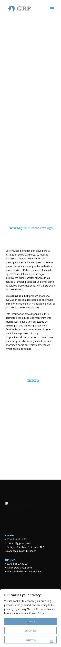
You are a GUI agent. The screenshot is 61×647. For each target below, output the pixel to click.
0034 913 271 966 (16, 539)
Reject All (30, 639)
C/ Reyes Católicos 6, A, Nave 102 (26, 547)
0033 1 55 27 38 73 (17, 563)
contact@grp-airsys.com (20, 543)
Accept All (30, 621)
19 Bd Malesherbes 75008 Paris (24, 571)
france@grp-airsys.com (19, 567)
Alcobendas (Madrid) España (20, 551)
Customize (30, 630)
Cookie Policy (36, 613)
